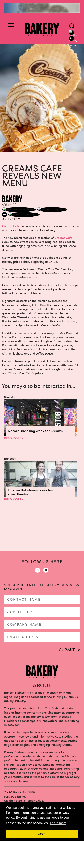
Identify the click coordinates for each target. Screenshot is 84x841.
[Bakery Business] (42, 29)
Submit (67, 649)
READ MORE (13, 438)
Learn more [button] (58, 823)
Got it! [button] (42, 833)
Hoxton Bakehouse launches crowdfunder (30, 492)
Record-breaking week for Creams (35, 431)
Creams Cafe (11, 226)
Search (72, 26)
